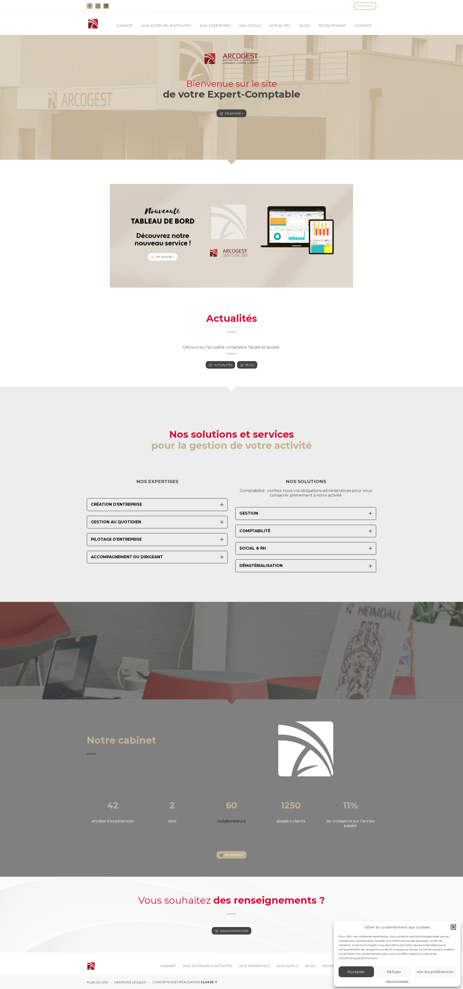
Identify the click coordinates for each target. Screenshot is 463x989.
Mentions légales (397, 981)
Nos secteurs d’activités (166, 25)
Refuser (394, 971)
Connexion (365, 6)
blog (249, 365)
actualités (223, 365)
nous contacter (234, 931)
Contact (362, 25)
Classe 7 (209, 982)
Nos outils (250, 25)
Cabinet (125, 25)
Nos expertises (215, 25)
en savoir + (234, 855)
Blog (305, 25)
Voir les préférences (435, 971)
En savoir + (234, 113)
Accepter (356, 971)
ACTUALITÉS (280, 25)
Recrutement (332, 25)
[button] (453, 927)
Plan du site (97, 982)
